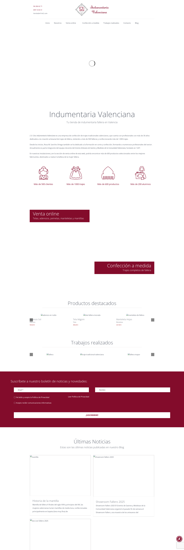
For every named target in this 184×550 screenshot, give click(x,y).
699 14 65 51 (37, 10)
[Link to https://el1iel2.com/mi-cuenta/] (152, 13)
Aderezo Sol (35, 319)
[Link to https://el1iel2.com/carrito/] (147, 13)
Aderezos (32, 322)
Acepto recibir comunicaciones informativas (33, 403)
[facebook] (147, 7)
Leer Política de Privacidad (78, 397)
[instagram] (152, 7)
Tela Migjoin (79, 319)
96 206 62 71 (37, 6)
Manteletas (119, 322)
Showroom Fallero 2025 (110, 501)
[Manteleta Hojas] (135, 315)
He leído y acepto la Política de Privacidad (32, 397)
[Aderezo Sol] (48, 315)
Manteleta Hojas (124, 319)
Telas (74, 322)
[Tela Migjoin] (91, 315)
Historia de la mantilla (45, 501)
